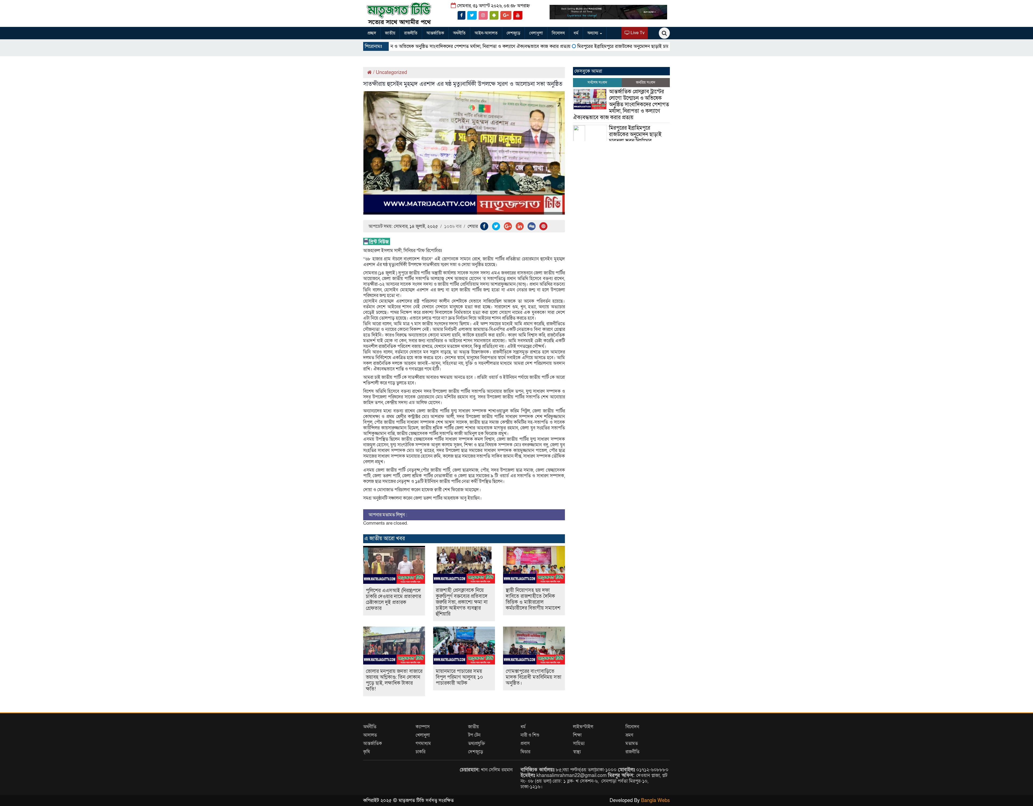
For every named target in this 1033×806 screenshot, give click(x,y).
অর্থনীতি (459, 33)
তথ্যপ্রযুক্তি (476, 743)
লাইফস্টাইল (583, 727)
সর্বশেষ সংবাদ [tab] (597, 82)
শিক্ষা (577, 735)
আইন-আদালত (486, 33)
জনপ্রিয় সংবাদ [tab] (645, 82)
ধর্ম (576, 33)
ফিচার (525, 752)
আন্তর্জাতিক (435, 33)
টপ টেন (474, 735)
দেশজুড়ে (513, 33)
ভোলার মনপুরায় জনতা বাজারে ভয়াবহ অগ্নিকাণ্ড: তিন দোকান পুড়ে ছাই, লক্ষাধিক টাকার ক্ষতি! (394, 680)
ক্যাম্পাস (423, 727)
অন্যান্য (593, 33)
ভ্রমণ (629, 735)
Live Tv (637, 33)
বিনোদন (558, 33)
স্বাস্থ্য (577, 752)
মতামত (631, 743)
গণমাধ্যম (423, 743)
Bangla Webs (655, 800)
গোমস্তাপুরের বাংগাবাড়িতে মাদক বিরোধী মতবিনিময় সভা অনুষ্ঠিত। (533, 677)
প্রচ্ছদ (371, 33)
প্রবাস (525, 743)
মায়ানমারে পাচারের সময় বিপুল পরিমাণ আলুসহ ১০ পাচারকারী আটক (459, 677)
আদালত (370, 735)
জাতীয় (390, 33)
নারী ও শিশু (530, 735)
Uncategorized (391, 72)
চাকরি (420, 752)
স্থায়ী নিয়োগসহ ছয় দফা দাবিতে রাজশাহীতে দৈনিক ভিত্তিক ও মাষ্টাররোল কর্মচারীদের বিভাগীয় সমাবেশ (533, 599)
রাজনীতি (411, 33)
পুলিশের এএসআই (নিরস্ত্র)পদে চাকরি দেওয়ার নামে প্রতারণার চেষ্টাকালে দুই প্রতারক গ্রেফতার (393, 599)
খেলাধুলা (536, 33)
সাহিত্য (579, 743)
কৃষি (366, 752)
